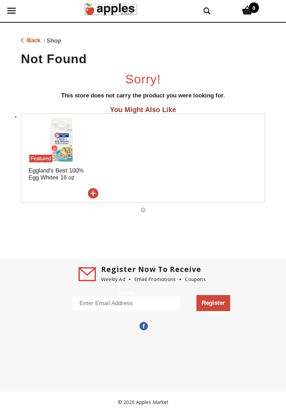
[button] (93, 193)
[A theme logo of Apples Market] (111, 8)
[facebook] (143, 326)
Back (32, 40)
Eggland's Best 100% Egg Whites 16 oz (56, 174)
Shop (54, 40)
